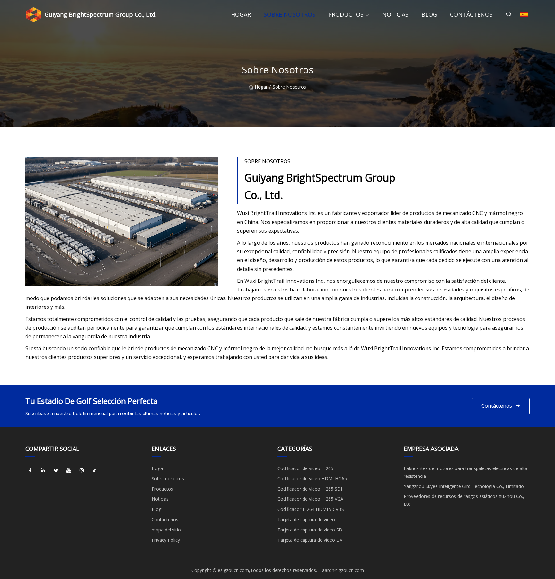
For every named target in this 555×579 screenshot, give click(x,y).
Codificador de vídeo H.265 (305, 468)
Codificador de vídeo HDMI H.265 (312, 479)
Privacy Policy (166, 540)
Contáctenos (471, 14)
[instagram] (81, 471)
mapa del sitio (166, 530)
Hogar (241, 14)
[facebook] (30, 471)
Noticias (395, 14)
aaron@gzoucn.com (343, 570)
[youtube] (69, 471)
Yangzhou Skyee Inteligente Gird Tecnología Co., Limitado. (464, 486)
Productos (346, 14)
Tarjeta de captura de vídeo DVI (311, 540)
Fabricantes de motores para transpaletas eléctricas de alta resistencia (465, 472)
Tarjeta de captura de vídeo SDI (311, 530)
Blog (429, 14)
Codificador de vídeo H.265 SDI (310, 489)
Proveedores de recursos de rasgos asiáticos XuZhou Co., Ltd (464, 500)
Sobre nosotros (289, 14)
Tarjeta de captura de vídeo (306, 519)
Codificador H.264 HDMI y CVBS (311, 509)
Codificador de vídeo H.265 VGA (310, 499)
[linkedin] (43, 471)
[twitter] (56, 471)
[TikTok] (94, 471)
